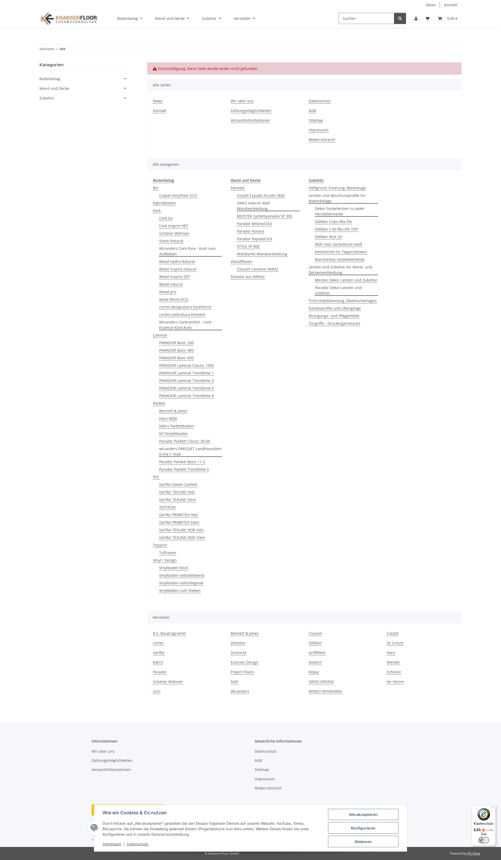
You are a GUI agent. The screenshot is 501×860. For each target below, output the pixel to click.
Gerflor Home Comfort (178, 484)
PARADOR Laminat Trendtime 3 (186, 380)
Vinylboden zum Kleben (180, 590)
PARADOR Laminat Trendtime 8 (186, 395)
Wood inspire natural (177, 269)
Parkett (159, 403)
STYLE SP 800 (248, 246)
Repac (314, 671)
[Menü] (493, 808)
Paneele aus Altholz (248, 276)
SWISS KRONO (321, 681)
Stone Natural (171, 240)
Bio (155, 187)
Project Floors (242, 671)
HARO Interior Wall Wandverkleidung (253, 206)
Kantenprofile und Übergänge (335, 308)
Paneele (237, 187)
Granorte (238, 652)
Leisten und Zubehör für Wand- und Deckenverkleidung (340, 269)
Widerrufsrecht (322, 139)
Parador (160, 671)
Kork (157, 210)
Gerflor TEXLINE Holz (177, 492)
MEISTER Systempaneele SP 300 (264, 216)
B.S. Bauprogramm (169, 633)
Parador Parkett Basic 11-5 (182, 461)
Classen (315, 633)
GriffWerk (317, 652)
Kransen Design (244, 662)
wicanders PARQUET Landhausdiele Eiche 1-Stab (190, 451)
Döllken (315, 642)
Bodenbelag (49, 78)
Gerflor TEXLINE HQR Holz (181, 529)
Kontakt (450, 4)
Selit (234, 681)
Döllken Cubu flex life (333, 221)
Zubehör (46, 98)
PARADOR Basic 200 (176, 342)
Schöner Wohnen (174, 233)
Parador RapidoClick (254, 238)
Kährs (158, 662)
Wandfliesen (241, 261)
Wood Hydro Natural (177, 261)
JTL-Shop (474, 853)
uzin (156, 691)
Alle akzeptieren (363, 814)
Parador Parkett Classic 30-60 (184, 441)
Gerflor (159, 652)
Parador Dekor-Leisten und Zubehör (338, 290)
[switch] (484, 840)
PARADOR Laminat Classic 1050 (186, 365)
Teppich (160, 545)
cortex (158, 642)
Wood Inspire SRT (174, 276)
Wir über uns (242, 100)
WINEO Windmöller (325, 691)
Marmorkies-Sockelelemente (340, 259)
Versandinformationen (250, 120)
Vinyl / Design (165, 560)
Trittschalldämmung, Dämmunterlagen (343, 300)
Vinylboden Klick (173, 567)
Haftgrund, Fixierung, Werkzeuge (337, 187)
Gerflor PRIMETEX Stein (179, 522)
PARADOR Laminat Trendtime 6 (186, 388)
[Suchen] (400, 18)
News (431, 4)
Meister (393, 662)
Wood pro (167, 291)
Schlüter (394, 671)
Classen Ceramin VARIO (257, 269)
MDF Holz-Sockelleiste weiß (338, 244)
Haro (391, 652)
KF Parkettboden (173, 433)
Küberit (315, 662)
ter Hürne (395, 681)
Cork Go (166, 218)
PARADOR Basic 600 (176, 357)
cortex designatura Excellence (185, 306)
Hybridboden (164, 203)
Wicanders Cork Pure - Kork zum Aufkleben (187, 251)
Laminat (160, 335)
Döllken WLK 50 (328, 236)
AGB (312, 110)
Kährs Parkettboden (176, 425)
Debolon (238, 642)
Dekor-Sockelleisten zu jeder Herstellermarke (340, 211)
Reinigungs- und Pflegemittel (334, 315)
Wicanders (240, 691)
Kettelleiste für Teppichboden (341, 251)
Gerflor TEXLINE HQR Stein (182, 537)
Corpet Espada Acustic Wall (261, 195)
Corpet (392, 633)
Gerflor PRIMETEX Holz (178, 514)
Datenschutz (137, 844)
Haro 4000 (168, 418)
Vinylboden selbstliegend (181, 582)
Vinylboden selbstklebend (181, 575)
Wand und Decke (54, 88)
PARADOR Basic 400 (176, 350)
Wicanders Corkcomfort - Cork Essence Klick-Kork (185, 325)
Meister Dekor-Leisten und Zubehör (346, 280)
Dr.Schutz (395, 642)
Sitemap (316, 120)
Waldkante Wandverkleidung (262, 253)
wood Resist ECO (173, 299)
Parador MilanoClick (254, 223)
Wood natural (171, 284)
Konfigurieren (363, 828)
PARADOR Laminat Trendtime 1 (186, 372)
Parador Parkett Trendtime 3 (184, 469)
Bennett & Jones (173, 410)
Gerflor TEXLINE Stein (177, 499)
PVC (156, 476)
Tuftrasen (167, 552)
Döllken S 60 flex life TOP (336, 229)
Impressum (112, 844)
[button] (416, 18)
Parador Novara (250, 231)
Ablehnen (363, 841)
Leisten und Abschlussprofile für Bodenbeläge (337, 198)
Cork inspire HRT (173, 225)
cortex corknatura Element (182, 314)
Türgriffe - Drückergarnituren (334, 323)
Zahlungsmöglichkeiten (251, 110)
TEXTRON (167, 507)
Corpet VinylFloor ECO (178, 195)
